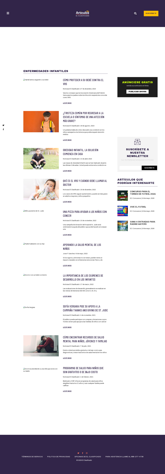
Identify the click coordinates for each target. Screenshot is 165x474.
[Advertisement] (82, 43)
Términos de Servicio (32, 457)
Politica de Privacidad (58, 457)
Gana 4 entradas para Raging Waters (142, 223)
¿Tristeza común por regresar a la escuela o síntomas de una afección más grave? (83, 117)
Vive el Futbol (138, 207)
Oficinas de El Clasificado (88, 457)
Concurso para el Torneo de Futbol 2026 (143, 192)
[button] (135, 13)
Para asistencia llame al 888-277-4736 (124, 457)
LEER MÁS (67, 103)
